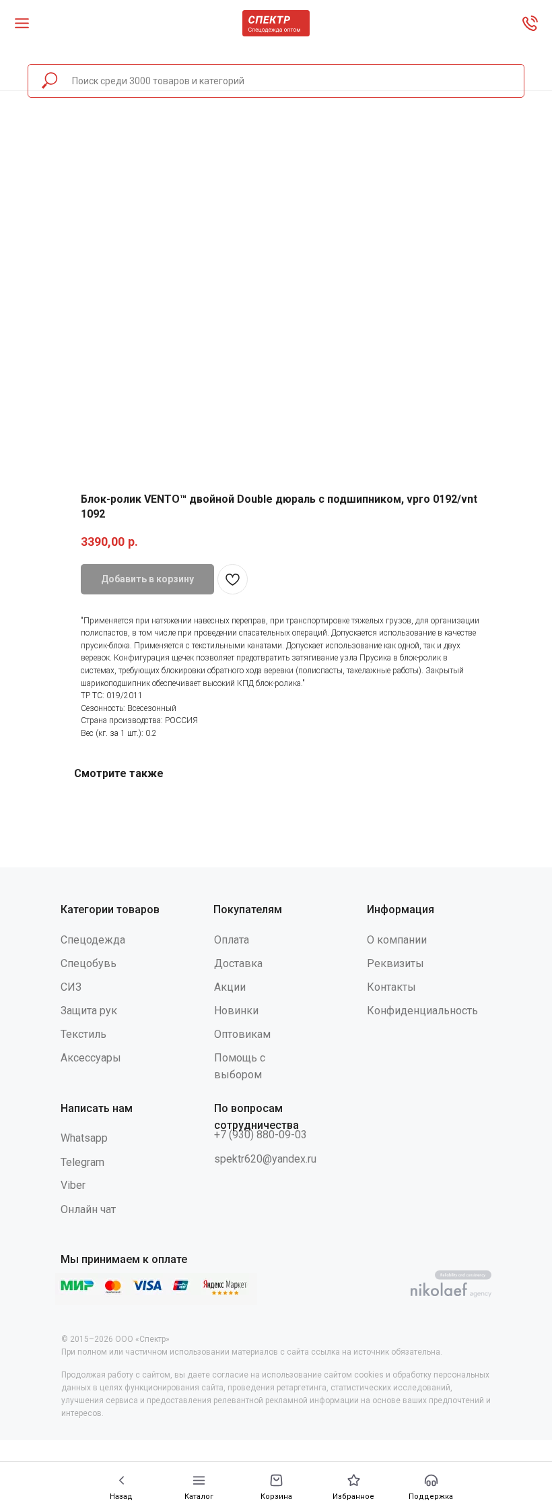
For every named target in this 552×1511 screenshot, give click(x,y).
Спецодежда (93, 939)
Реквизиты (395, 963)
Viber (73, 1185)
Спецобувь (88, 963)
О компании (397, 939)
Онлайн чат (88, 1209)
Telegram (82, 1162)
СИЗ (71, 987)
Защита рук (89, 1010)
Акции (230, 987)
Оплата (231, 939)
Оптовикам (242, 1034)
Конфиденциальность (422, 1010)
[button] (431, 1487)
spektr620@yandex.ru (265, 1158)
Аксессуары (91, 1057)
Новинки (236, 1010)
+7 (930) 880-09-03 (260, 1134)
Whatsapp (84, 1138)
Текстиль (83, 1034)
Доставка (238, 963)
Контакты (391, 987)
